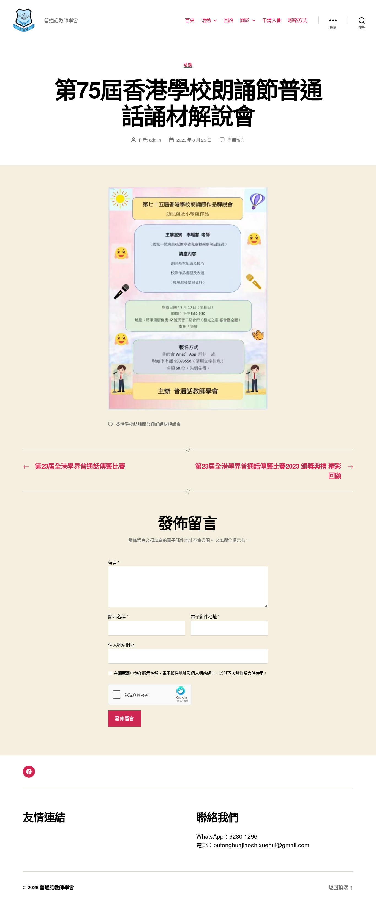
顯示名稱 (118, 616)
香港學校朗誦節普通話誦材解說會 (148, 424)
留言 (113, 562)
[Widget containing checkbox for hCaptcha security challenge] (149, 694)
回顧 (228, 20)
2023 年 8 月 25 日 (193, 140)
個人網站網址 (121, 644)
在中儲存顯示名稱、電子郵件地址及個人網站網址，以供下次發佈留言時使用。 (191, 673)
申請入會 (271, 20)
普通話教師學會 (57, 887)
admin (155, 140)
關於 (245, 20)
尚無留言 (236, 140)
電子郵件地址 (205, 616)
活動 (206, 20)
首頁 (190, 20)
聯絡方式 (297, 20)
